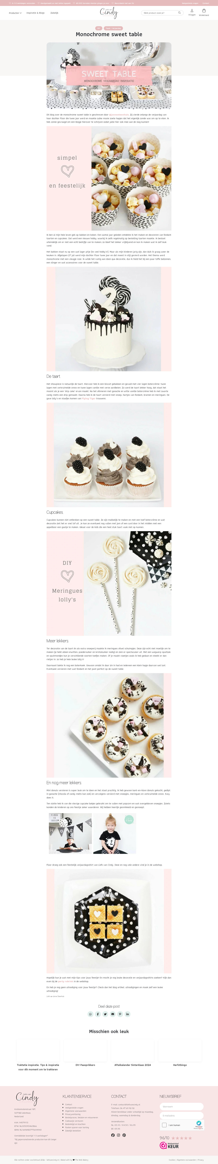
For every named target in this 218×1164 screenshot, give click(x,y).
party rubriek (65, 981)
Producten (14, 13)
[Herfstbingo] (180, 1050)
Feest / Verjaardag (113, 28)
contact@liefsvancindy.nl (129, 1104)
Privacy (201, 1159)
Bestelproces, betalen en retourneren (81, 1117)
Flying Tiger (89, 398)
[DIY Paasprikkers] (85, 1050)
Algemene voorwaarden (75, 1111)
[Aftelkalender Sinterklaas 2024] (132, 1050)
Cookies (172, 1159)
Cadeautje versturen (74, 1121)
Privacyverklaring (72, 1114)
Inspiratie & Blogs (35, 13)
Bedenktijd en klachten (75, 1124)
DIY (98, 28)
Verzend (200, 1127)
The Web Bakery (81, 1159)
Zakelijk (54, 13)
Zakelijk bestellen (73, 1130)
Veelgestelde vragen (190, 3)
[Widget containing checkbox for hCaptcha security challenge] (182, 1125)
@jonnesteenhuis (119, 114)
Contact (206, 3)
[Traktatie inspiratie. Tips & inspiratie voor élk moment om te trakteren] (38, 1050)
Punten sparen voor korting (77, 1127)
